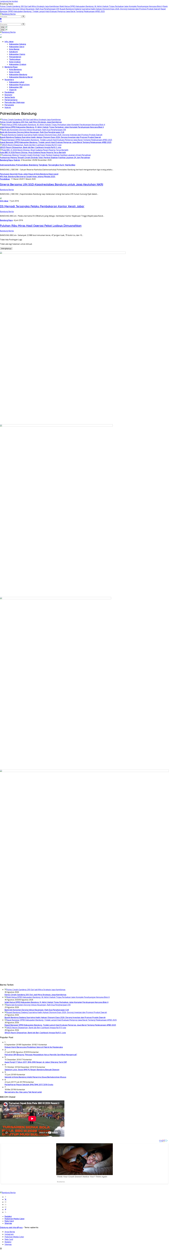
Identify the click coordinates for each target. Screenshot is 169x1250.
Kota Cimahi (14, 72)
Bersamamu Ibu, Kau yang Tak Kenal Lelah (23, 1092)
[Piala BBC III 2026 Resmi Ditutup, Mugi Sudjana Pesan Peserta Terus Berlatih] (34, 150)
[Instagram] (5, 1202)
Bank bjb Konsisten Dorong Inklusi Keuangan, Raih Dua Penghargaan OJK (32, 132)
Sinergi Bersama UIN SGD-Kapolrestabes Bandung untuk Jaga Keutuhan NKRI (51, 184)
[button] (23, 16)
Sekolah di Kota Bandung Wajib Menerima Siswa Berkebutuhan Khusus (35, 1077)
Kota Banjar (14, 49)
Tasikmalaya (14, 59)
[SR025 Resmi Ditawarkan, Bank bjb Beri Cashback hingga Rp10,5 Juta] (30, 145)
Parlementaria (11, 100)
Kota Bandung (15, 69)
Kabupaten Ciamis (17, 54)
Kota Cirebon (15, 62)
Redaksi (8, 1216)
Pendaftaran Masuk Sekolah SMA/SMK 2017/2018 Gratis (29, 1084)
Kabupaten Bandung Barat (21, 77)
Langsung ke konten (9, 1)
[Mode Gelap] (1, 19)
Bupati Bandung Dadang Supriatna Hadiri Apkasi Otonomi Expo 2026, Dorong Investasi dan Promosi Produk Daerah (110, 9)
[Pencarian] (1, 21)
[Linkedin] (5, 1204)
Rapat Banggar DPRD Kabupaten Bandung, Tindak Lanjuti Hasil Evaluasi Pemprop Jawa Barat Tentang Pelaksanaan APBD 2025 (83, 10)
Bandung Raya (11, 67)
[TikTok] (5, 1209)
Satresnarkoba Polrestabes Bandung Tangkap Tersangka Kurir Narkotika (37, 164)
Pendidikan (9, 92)
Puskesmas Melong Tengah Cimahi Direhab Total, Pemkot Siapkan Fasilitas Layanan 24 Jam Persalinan (45, 157)
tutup (2, 27)
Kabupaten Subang (17, 44)
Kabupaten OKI (15, 87)
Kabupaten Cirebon (17, 64)
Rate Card (9, 1221)
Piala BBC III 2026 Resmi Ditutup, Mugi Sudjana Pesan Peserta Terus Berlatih (33, 152)
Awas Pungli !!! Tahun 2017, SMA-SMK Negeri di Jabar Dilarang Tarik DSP (36, 1062)
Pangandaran (15, 57)
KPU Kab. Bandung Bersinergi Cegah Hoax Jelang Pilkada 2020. (27, 176)
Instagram (9, 1234)
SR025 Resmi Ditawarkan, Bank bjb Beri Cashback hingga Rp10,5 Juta (30, 147)
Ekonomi (8, 95)
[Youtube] (5, 1207)
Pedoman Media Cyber (15, 1219)
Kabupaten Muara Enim (19, 84)
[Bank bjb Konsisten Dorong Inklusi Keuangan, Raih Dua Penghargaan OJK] (33, 129)
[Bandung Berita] (8, 14)
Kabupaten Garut (16, 46)
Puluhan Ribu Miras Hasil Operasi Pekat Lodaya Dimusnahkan (41, 225)
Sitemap (8, 1223)
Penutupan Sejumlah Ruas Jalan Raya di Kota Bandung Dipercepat (29, 174)
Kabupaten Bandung (18, 74)
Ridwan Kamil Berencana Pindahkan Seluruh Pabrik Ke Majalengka (34, 1047)
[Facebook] (5, 1197)
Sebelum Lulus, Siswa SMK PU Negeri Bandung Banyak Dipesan (32, 1069)
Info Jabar (9, 41)
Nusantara (9, 79)
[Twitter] (5, 1199)
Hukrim (8, 107)
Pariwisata (9, 105)
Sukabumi (13, 52)
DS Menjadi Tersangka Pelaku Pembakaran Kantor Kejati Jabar (42, 206)
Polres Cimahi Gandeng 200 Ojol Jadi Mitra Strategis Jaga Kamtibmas (29, 6)
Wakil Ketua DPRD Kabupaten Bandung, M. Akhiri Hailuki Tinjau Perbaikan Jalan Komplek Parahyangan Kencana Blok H (111, 6)
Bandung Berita (7, 189)
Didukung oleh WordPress (11, 1227)
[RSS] (5, 1212)
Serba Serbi (10, 97)
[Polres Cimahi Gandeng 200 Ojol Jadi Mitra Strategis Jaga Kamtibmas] (30, 119)
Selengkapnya (6, 248)
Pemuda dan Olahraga (14, 102)
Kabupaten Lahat (16, 82)
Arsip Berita (10, 1231)
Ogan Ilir (13, 90)
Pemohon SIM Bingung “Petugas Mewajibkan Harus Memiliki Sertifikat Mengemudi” (41, 1054)
